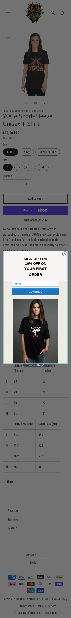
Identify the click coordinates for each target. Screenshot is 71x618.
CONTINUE (35, 291)
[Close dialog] (65, 253)
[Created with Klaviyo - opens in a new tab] (35, 365)
